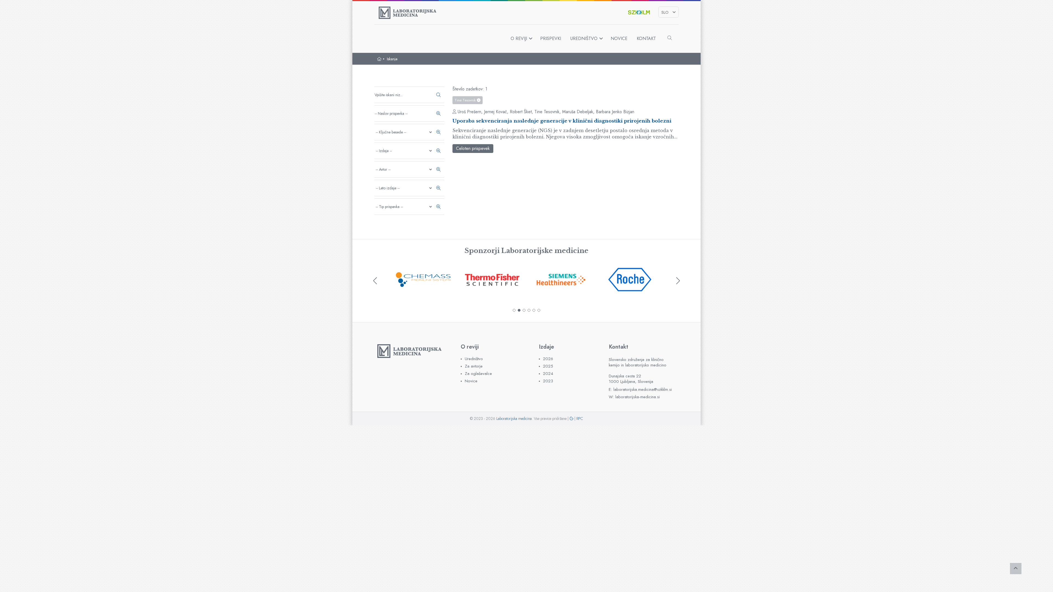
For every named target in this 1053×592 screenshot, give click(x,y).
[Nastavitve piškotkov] (571, 418)
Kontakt (646, 38)
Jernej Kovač (495, 112)
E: (640, 390)
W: (634, 397)
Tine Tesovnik (466, 100)
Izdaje (546, 347)
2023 (548, 381)
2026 (548, 359)
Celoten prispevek (473, 148)
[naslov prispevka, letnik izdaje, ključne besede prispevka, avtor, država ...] (438, 95)
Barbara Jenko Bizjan (615, 112)
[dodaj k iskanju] (438, 113)
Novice (619, 38)
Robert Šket (521, 112)
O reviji (519, 38)
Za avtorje (474, 366)
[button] (514, 310)
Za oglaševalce (478, 374)
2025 (548, 366)
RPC (579, 418)
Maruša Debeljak (577, 112)
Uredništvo (584, 38)
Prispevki (550, 38)
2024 (548, 374)
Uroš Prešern (469, 112)
